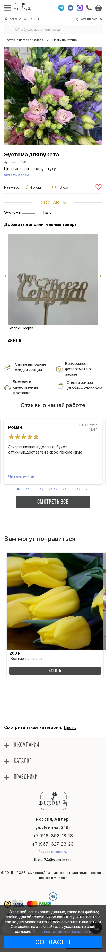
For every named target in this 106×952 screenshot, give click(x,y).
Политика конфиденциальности (62, 931)
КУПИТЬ (55, 671)
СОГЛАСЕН (53, 942)
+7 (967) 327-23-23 (53, 844)
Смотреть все (52, 502)
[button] (18, 489)
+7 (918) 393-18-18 (53, 835)
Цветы (70, 727)
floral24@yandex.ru (53, 859)
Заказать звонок (53, 852)
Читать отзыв (21, 476)
